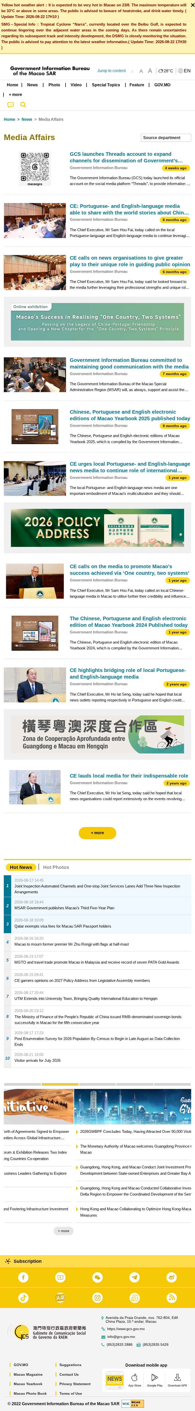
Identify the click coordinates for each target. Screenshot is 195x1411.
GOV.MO (21, 1365)
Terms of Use (70, 1393)
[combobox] (166, 138)
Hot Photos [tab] (56, 867)
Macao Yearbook (28, 1384)
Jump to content (111, 71)
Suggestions (70, 1365)
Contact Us (69, 1374)
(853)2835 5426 (156, 1345)
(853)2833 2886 (120, 1345)
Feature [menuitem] (136, 85)
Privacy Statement (75, 1384)
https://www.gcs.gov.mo (126, 1329)
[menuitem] (33, 85)
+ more (181, 1231)
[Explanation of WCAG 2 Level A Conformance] (133, 1403)
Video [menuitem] (76, 85)
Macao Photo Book (30, 1393)
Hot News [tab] (21, 867)
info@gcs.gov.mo (121, 1337)
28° (168, 71)
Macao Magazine (28, 1374)
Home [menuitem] (12, 85)
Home (9, 119)
